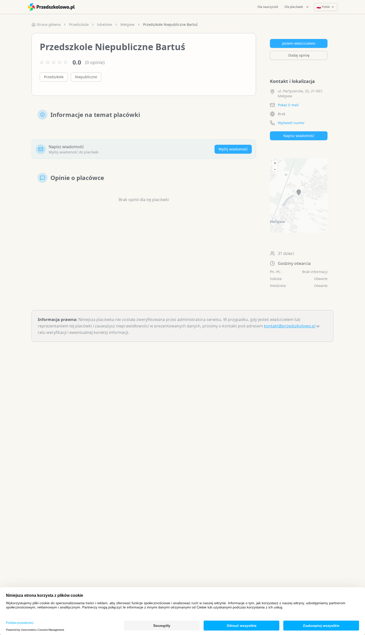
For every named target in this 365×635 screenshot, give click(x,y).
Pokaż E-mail (288, 105)
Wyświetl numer (291, 122)
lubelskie (104, 24)
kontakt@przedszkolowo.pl (289, 326)
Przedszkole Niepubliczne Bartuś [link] (170, 24)
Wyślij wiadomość (233, 149)
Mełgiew (127, 24)
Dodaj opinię (298, 55)
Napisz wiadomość (298, 135)
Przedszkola (79, 24)
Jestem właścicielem (298, 43)
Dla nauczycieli (267, 7)
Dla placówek (294, 7)
